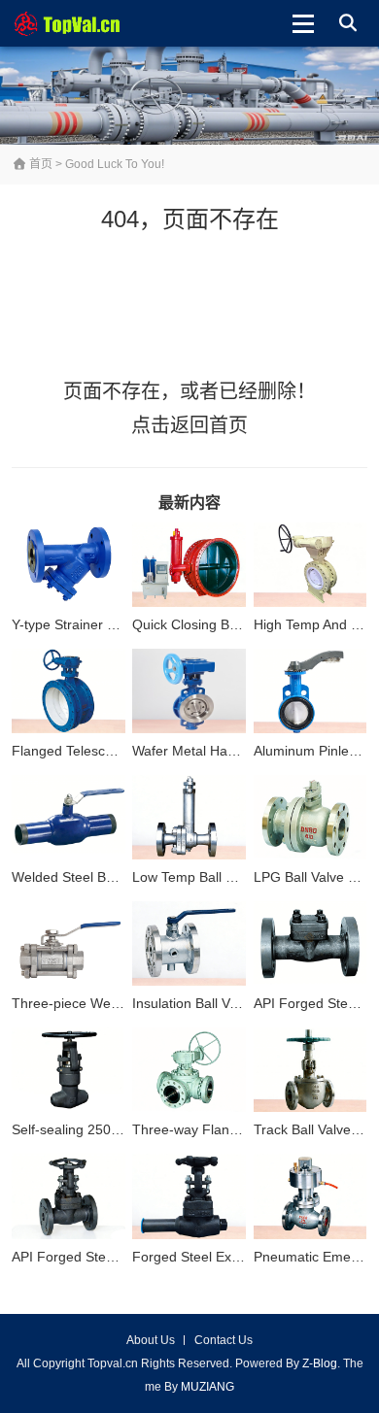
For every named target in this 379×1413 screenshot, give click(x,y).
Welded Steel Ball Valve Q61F (103, 877)
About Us (150, 1340)
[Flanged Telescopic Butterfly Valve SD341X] (68, 691)
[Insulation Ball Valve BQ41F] (189, 944)
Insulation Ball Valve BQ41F (217, 1003)
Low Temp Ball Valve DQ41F (219, 877)
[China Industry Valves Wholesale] (76, 23)
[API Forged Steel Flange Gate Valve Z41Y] (68, 1196)
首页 (39, 164)
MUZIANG (207, 1387)
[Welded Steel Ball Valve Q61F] (68, 817)
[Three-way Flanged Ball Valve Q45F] (189, 1070)
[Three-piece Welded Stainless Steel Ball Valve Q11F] (68, 944)
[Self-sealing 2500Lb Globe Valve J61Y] (68, 1070)
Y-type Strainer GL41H (81, 624)
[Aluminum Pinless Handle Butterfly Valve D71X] (310, 691)
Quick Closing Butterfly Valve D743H (243, 624)
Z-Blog (319, 1363)
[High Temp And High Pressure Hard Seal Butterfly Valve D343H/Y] (310, 565)
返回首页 (209, 425)
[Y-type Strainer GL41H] (68, 565)
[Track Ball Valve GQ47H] (310, 1070)
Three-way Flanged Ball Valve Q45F (243, 1129)
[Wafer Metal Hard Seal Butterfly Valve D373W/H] (189, 691)
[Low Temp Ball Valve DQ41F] (189, 817)
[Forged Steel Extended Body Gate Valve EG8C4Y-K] (189, 1196)
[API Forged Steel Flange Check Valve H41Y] (310, 944)
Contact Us (223, 1340)
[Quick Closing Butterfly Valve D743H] (189, 565)
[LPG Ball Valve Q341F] (310, 817)
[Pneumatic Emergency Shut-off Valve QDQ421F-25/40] (310, 1196)
